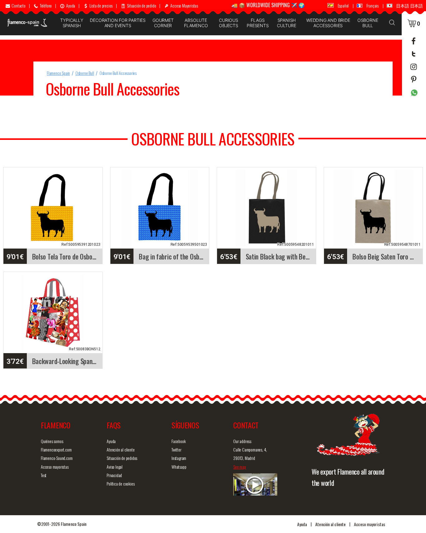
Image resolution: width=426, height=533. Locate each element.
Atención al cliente (120, 449)
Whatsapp (179, 466)
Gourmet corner (163, 22)
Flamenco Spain (58, 73)
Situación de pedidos (122, 458)
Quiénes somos (52, 441)
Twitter (177, 449)
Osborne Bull (367, 22)
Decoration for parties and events (118, 22)
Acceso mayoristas (55, 466)
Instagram (179, 458)
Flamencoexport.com (56, 449)
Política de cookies (120, 483)
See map (239, 466)
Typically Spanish (71, 22)
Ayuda (111, 441)
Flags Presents (258, 22)
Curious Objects (228, 22)
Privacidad (114, 475)
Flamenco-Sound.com (56, 458)
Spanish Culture (286, 22)
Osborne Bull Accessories (118, 73)
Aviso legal (115, 466)
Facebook (179, 441)
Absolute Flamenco (196, 22)
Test (43, 475)
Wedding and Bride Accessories (328, 22)
